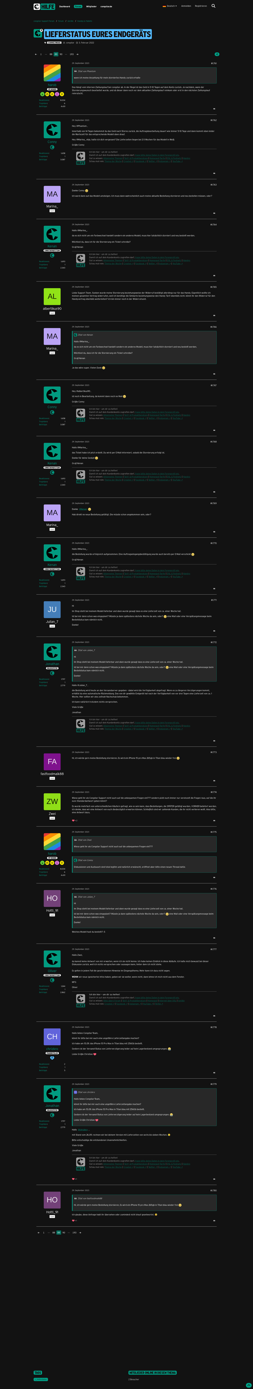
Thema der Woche (113, 161)
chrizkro (84, 1129)
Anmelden (186, 5)
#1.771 (214, 600)
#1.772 (214, 642)
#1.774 (214, 792)
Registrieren (201, 5)
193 (72, 54)
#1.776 (214, 888)
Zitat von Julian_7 (86, 650)
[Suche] (213, 6)
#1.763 (214, 184)
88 (51, 54)
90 (61, 54)
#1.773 (214, 752)
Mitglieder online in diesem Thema (153, 1373)
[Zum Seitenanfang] (249, 1385)
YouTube (176, 161)
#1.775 (214, 832)
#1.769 (213, 503)
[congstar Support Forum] (44, 6)
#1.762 (214, 120)
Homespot (152, 1000)
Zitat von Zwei (84, 839)
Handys (186, 158)
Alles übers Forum (112, 1000)
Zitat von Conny (85, 860)
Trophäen (43, 103)
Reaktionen (44, 100)
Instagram (164, 161)
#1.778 (214, 1027)
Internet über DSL (167, 1000)
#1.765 (213, 287)
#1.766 (213, 326)
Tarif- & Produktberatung (136, 158)
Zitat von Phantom (87, 71)
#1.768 (213, 441)
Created (127, 161)
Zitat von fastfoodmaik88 (90, 1198)
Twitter (151, 161)
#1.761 (214, 63)
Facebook (139, 161)
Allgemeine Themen (112, 158)
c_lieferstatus (41, 1379)
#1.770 (214, 543)
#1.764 (213, 224)
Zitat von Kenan (85, 334)
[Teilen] (217, 54)
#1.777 (214, 949)
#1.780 (213, 1190)
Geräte (181, 1000)
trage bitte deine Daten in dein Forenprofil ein (157, 155)
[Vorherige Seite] (36, 54)
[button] (170, 6)
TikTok (158, 1003)
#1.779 (214, 1084)
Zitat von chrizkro (86, 1092)
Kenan (84, 509)
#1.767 (214, 385)
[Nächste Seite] (77, 54)
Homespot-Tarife (157, 158)
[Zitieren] (214, 109)
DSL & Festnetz (174, 158)
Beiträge (43, 106)
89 (56, 54)
